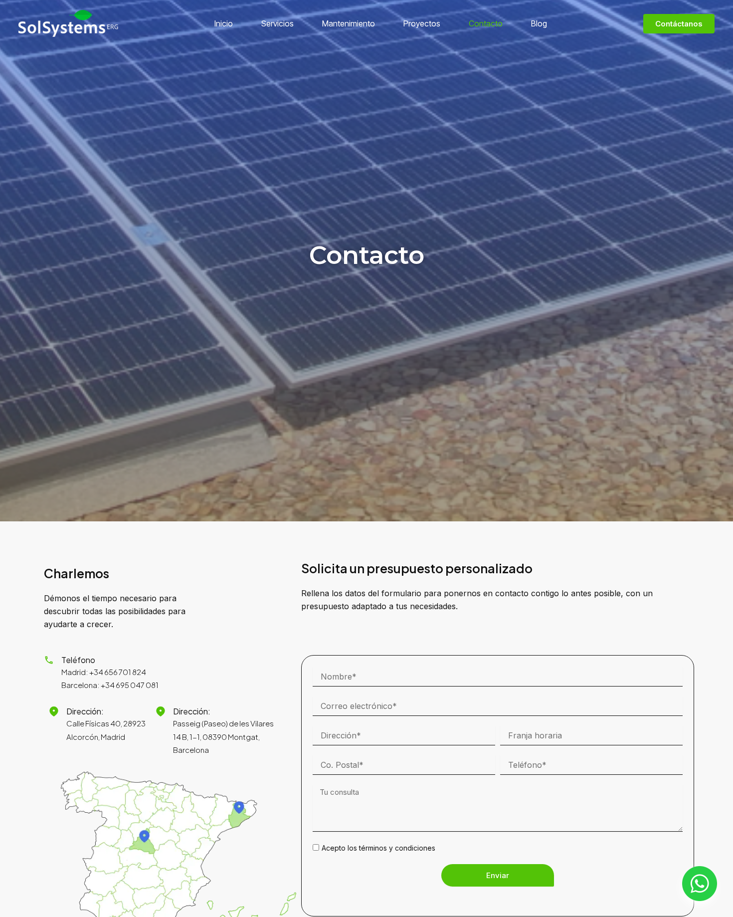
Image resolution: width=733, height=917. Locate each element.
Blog (539, 23)
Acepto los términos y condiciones (378, 848)
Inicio (223, 23)
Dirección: (85, 711)
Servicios (277, 23)
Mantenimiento (348, 23)
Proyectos (421, 23)
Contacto (486, 23)
